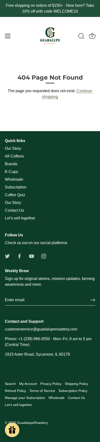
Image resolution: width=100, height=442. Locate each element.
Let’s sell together (20, 218)
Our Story (13, 148)
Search (10, 384)
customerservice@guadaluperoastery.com (41, 329)
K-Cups (11, 172)
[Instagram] (43, 256)
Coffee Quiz (15, 195)
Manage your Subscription (25, 398)
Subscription (15, 187)
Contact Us (14, 210)
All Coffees (14, 156)
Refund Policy (15, 391)
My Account (28, 384)
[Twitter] (7, 256)
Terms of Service (42, 391)
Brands (11, 164)
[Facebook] (19, 256)
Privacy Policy (50, 384)
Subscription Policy (72, 391)
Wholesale (14, 179)
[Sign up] (92, 300)
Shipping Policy (76, 384)
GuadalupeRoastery (32, 423)
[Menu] (7, 36)
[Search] (81, 36)
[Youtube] (31, 256)
